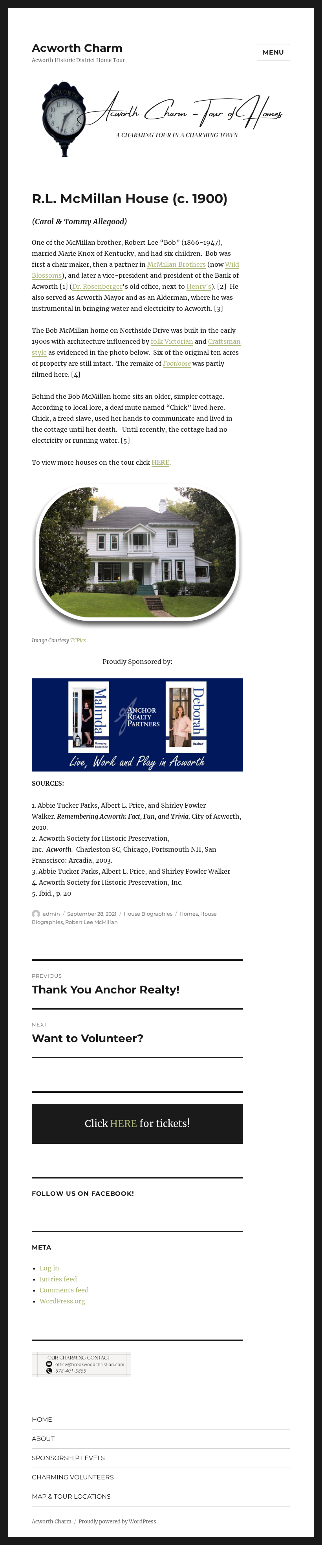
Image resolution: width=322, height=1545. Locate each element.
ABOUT (43, 1438)
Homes (188, 914)
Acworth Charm (77, 48)
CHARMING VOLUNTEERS (73, 1477)
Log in (49, 1268)
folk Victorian (172, 341)
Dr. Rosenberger (97, 286)
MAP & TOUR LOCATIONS (71, 1496)
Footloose (177, 363)
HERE (124, 1124)
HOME (42, 1419)
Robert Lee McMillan (91, 922)
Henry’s (199, 286)
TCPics (78, 640)
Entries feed (58, 1279)
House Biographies (148, 914)
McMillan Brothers (176, 264)
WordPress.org (62, 1301)
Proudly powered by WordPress (117, 1521)
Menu (273, 52)
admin (51, 914)
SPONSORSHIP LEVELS (68, 1458)
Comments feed (64, 1290)
